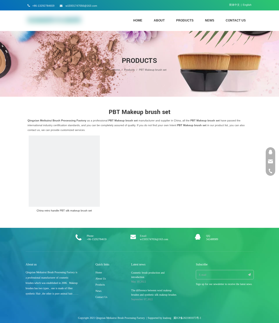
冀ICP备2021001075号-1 (187, 318)
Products (100, 284)
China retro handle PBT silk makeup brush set (64, 210)
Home (98, 272)
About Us (100, 278)
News (98, 291)
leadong (167, 318)
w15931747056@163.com (81, 5)
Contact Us (101, 297)
